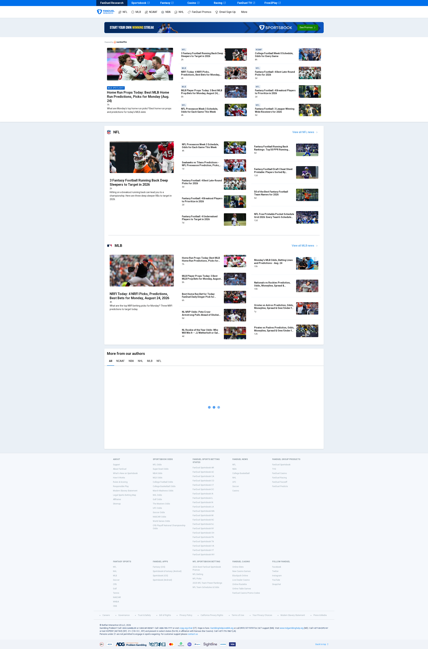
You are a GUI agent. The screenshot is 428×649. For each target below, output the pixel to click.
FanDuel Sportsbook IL (203, 498)
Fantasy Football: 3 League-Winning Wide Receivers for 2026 (274, 110)
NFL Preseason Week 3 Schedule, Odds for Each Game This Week (199, 110)
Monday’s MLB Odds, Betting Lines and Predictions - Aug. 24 (273, 261)
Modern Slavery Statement (125, 491)
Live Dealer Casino (241, 580)
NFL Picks (197, 578)
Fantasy (165, 3)
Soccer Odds (159, 512)
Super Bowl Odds (161, 469)
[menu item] (106, 8)
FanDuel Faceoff (279, 482)
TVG (274, 469)
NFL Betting (198, 574)
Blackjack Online (240, 575)
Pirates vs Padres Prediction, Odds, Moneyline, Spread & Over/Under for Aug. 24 (274, 330)
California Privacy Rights (212, 615)
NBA (168, 12)
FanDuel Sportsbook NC (203, 520)
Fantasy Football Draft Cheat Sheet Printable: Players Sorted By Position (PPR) (273, 172)
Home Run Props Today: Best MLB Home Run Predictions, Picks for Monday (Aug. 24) (138, 96)
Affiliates (117, 499)
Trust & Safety (144, 615)
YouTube (276, 580)
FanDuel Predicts (280, 486)
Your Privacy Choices (262, 615)
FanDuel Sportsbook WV (204, 554)
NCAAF (153, 12)
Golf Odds (157, 499)
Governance (124, 615)
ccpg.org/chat (185, 628)
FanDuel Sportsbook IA (203, 494)
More (244, 12)
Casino (191, 3)
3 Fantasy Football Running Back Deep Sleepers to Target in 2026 (202, 55)
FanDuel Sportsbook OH (203, 533)
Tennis (116, 593)
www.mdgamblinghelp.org (291, 628)
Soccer (235, 486)
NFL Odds (157, 464)
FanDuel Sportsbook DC (203, 489)
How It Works (119, 478)
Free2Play (270, 3)
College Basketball (241, 473)
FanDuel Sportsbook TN (203, 541)
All (110, 361)
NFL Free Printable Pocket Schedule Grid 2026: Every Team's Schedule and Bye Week (274, 217)
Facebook (276, 567)
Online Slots (238, 567)
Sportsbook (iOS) (160, 575)
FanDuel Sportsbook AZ (203, 472)
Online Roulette (239, 584)
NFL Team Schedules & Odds (206, 587)
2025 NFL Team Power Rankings (207, 583)
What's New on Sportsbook (125, 473)
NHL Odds (157, 495)
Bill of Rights (165, 615)
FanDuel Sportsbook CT (203, 485)
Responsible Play (121, 486)
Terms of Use (238, 615)
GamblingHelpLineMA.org (221, 628)
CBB (115, 606)
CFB (115, 584)
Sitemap (117, 504)
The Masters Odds (161, 504)
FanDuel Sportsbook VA (203, 546)
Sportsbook (138, 3)
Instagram (277, 575)
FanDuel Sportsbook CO (203, 481)
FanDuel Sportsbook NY (203, 528)
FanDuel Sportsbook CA (203, 476)
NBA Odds (157, 473)
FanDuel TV (244, 3)
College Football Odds (163, 482)
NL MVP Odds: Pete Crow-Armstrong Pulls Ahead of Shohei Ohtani (200, 315)
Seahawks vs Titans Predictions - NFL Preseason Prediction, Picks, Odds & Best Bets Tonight (201, 165)
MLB (138, 12)
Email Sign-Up (227, 12)
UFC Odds (157, 508)
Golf (115, 588)
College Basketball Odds (164, 486)
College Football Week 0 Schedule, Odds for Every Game (274, 55)
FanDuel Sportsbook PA (203, 537)
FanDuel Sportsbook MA (203, 511)
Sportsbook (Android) (162, 580)
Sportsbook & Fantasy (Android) (167, 571)
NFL (125, 12)
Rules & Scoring (120, 482)
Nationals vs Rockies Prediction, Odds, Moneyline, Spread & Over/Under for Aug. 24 (272, 285)
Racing (218, 3)
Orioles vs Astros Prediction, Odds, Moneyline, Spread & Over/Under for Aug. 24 (274, 308)
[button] (307, 28)
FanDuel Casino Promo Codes (246, 593)
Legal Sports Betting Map (124, 495)
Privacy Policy (186, 615)
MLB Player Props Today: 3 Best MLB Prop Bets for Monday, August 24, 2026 (201, 93)
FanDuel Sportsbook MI (203, 515)
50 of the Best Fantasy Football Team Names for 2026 (271, 193)
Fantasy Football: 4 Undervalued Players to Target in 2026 (200, 218)
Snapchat (276, 584)
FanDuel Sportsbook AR (203, 467)
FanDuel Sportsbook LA (203, 507)
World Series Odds (161, 521)
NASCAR (117, 597)
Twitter (275, 571)
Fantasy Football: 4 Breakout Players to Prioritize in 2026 (275, 92)
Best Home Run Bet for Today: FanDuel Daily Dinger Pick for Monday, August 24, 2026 (198, 297)
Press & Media (320, 615)
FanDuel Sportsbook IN (203, 502)
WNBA (116, 602)
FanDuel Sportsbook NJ (203, 524)
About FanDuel (119, 469)
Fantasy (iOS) (159, 567)
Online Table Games (241, 588)
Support (116, 464)
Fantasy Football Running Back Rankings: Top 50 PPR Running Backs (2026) (271, 149)
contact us (193, 634)
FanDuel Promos (201, 12)
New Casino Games (241, 571)
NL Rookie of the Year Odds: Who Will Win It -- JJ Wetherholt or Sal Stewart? (200, 333)
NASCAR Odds (159, 517)
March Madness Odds (163, 491)
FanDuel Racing (279, 478)
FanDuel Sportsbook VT (203, 550)
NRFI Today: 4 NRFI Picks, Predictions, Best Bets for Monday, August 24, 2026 (200, 75)
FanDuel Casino (279, 473)
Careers (106, 615)
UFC (234, 482)
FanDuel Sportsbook (281, 464)
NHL (181, 12)
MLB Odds (157, 478)
